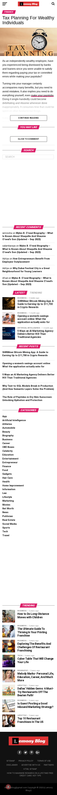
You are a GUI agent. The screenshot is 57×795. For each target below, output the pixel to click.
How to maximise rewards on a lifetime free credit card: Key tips (30, 774)
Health (6, 481)
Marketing (8, 501)
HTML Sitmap (30, 769)
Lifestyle (7, 497)
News (5, 512)
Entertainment (10, 458)
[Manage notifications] (8, 786)
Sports (6, 527)
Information (8, 489)
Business (7, 439)
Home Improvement (13, 485)
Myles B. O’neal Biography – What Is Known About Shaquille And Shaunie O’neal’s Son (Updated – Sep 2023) (27, 236)
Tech (5, 531)
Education (8, 454)
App (4, 416)
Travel (5, 535)
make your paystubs (42, 95)
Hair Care (7, 478)
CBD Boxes (8, 447)
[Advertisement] (28, 192)
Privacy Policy (26, 761)
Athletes (7, 424)
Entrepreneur (10, 462)
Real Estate (8, 520)
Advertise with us (30, 765)
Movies (6, 504)
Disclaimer (12, 765)
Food (5, 470)
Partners (49, 765)
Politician (7, 516)
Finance (6, 466)
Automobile (8, 428)
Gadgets (7, 474)
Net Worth (8, 508)
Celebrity (7, 451)
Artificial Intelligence (14, 420)
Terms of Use (44, 761)
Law (4, 493)
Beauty (6, 432)
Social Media (9, 524)
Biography (7, 435)
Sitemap (10, 761)
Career (6, 443)
